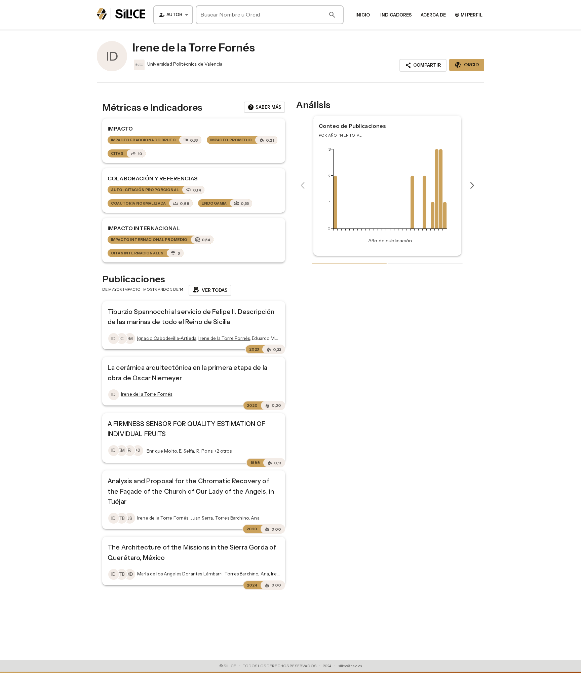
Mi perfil (468, 14)
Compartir (423, 65)
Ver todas (210, 290)
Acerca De (433, 14)
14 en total (351, 135)
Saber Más (264, 107)
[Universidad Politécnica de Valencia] (138, 65)
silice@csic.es (350, 666)
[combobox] (173, 15)
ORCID (467, 65)
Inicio (362, 14)
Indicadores (396, 14)
